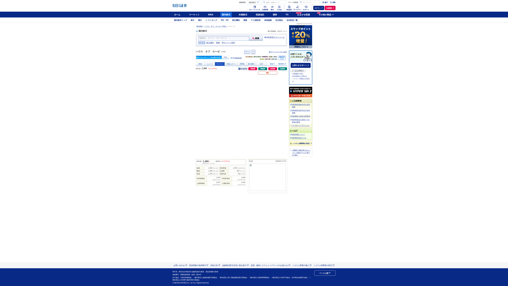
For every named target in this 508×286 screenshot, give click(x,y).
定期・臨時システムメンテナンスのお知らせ (269, 265)
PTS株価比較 (237, 58)
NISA (210, 14)
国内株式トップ (180, 20)
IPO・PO (225, 20)
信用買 (272, 69)
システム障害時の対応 (301, 143)
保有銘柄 (268, 20)
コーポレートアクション (301, 125)
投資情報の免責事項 (197, 265)
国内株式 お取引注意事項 (301, 116)
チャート (220, 64)
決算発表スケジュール (275, 37)
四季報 (242, 64)
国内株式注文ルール (299, 138)
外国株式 (243, 14)
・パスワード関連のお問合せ (300, 80)
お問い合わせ (179, 265)
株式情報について (298, 134)
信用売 (282, 69)
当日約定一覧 (292, 20)
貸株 (245, 20)
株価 (200, 64)
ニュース (210, 64)
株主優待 (236, 20)
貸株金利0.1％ (282, 58)
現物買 (252, 69)
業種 (218, 43)
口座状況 (257, 20)
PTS (225, 57)
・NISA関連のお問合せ (299, 76)
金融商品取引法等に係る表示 (234, 265)
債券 (275, 14)
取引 (192, 20)
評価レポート (231, 64)
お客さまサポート (299, 65)
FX (287, 14)
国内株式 (226, 14)
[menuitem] (325, 2)
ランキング (212, 20)
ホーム (177, 14)
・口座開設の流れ (297, 74)
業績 (271, 64)
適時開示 (281, 64)
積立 (200, 20)
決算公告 (214, 265)
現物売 (262, 69)
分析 (261, 64)
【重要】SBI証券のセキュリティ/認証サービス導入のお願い (301, 152)
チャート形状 (229, 43)
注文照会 (279, 20)
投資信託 (260, 14)
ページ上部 (323, 273)
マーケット (194, 14)
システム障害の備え (300, 265)
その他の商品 (324, 14)
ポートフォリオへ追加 (279, 52)
